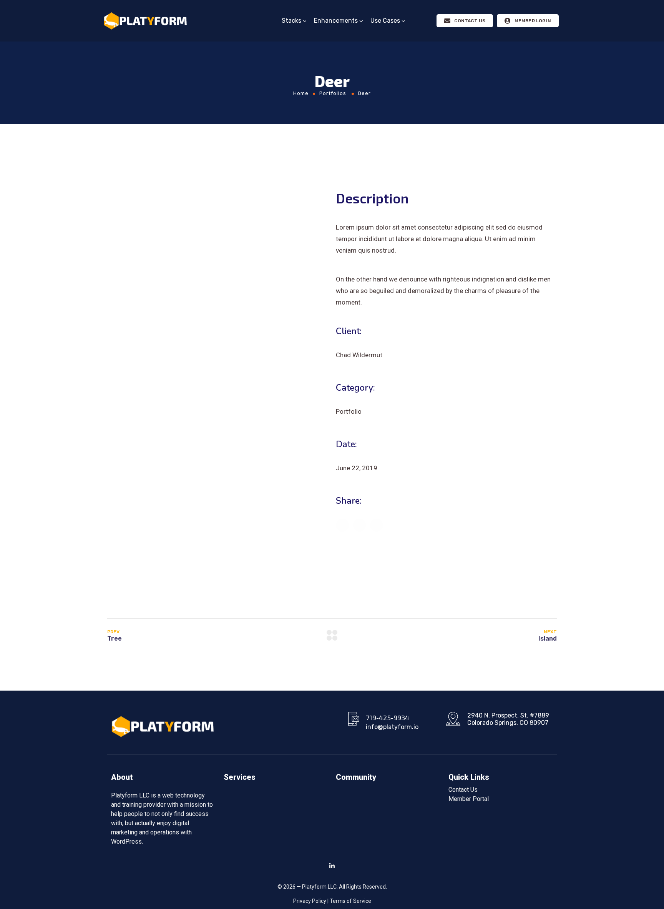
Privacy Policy (309, 901)
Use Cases (385, 20)
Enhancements (336, 20)
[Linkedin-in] (332, 866)
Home (301, 93)
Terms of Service (350, 901)
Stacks (291, 20)
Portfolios (332, 93)
